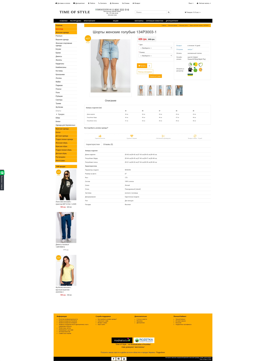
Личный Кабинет (180, 319)
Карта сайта (101, 324)
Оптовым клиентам (154, 21)
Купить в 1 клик (155, 76)
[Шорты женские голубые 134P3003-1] (110, 66)
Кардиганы (60, 63)
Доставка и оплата (63, 3)
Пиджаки (59, 85)
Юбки (58, 118)
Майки (58, 81)
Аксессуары (60, 160)
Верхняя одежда (62, 39)
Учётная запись (204, 3)
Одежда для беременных (65, 125)
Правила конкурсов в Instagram (68, 322)
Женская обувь (61, 143)
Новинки (63, 21)
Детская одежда (62, 136)
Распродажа (75, 21)
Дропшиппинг (80, 3)
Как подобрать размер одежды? (107, 319)
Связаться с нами (103, 321)
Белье (58, 121)
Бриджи (61, 114)
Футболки (59, 107)
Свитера (59, 100)
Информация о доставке (66, 330)
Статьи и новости (142, 319)
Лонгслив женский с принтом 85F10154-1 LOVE (66, 202)
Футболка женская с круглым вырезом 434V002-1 (63, 289)
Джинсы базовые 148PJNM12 (62, 245)
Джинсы (59, 56)
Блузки (58, 49)
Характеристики (93, 144)
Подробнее (160, 352)
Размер (142, 52)
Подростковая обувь (64, 150)
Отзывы (126, 3)
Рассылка (178, 322)
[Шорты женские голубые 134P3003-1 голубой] (141, 90)
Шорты (58, 110)
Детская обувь (61, 153)
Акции (115, 21)
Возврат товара (102, 322)
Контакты (103, 3)
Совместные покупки (65, 333)
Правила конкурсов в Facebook (68, 321)
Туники (58, 103)
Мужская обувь (61, 146)
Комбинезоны (61, 67)
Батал (58, 132)
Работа (92, 3)
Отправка (179, 49)
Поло (58, 92)
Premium (59, 36)
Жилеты (59, 60)
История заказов (181, 321)
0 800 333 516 (120, 9)
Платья (58, 89)
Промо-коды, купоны (65, 328)
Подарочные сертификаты (183, 324)
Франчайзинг (89, 21)
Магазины (115, 3)
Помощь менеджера (145, 72)
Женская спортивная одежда (64, 44)
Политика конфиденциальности (68, 319)
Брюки (58, 52)
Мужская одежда (62, 129)
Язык (190, 3)
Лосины (59, 78)
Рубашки (59, 96)
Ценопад (59, 29)
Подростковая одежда (64, 139)
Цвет (141, 44)
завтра (190, 49)
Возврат (137, 3)
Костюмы (59, 71)
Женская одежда (62, 32)
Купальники (60, 74)
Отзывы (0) (108, 144)
